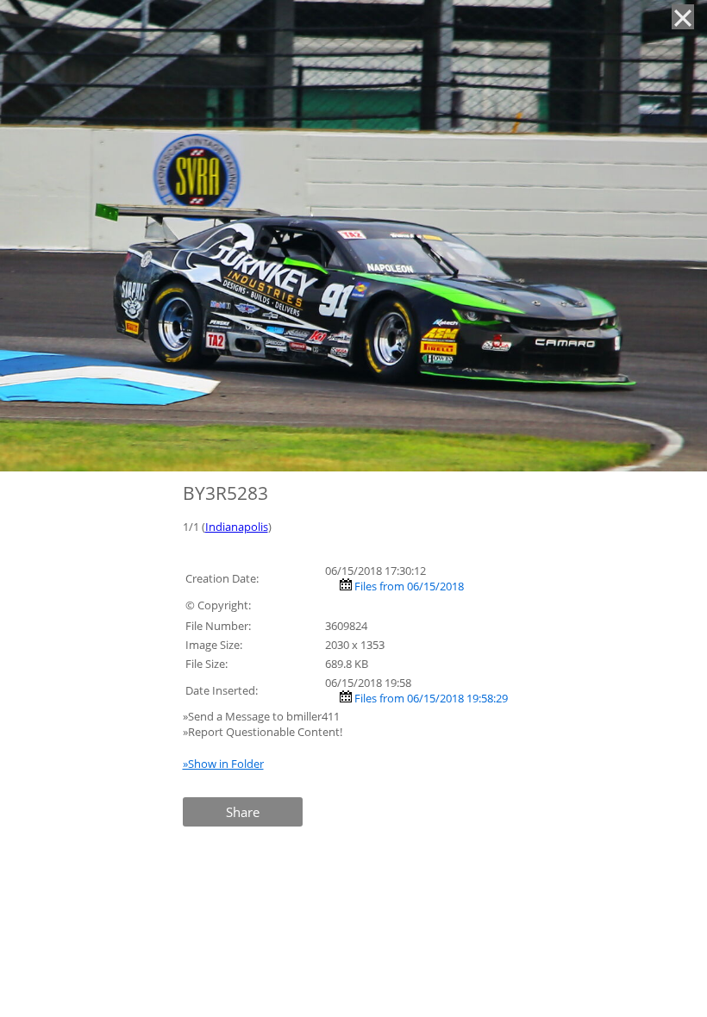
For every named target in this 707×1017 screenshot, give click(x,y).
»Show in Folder (223, 763)
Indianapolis (236, 526)
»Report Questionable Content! (262, 731)
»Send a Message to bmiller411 (262, 716)
